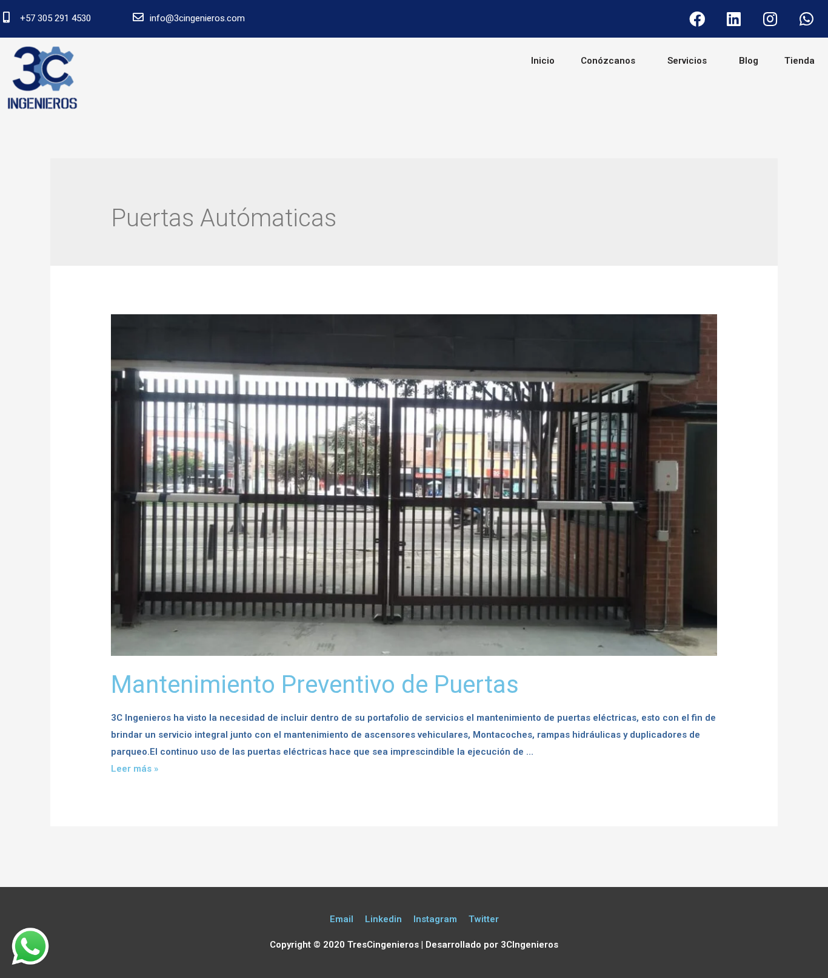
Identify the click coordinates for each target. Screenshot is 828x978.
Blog (748, 60)
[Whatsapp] (806, 19)
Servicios (687, 60)
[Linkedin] (733, 19)
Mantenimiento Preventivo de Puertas (315, 684)
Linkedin (383, 919)
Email (341, 919)
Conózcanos (608, 60)
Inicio (543, 60)
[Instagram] (770, 19)
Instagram (435, 919)
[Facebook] (697, 19)
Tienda (799, 60)
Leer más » (134, 768)
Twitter (484, 919)
